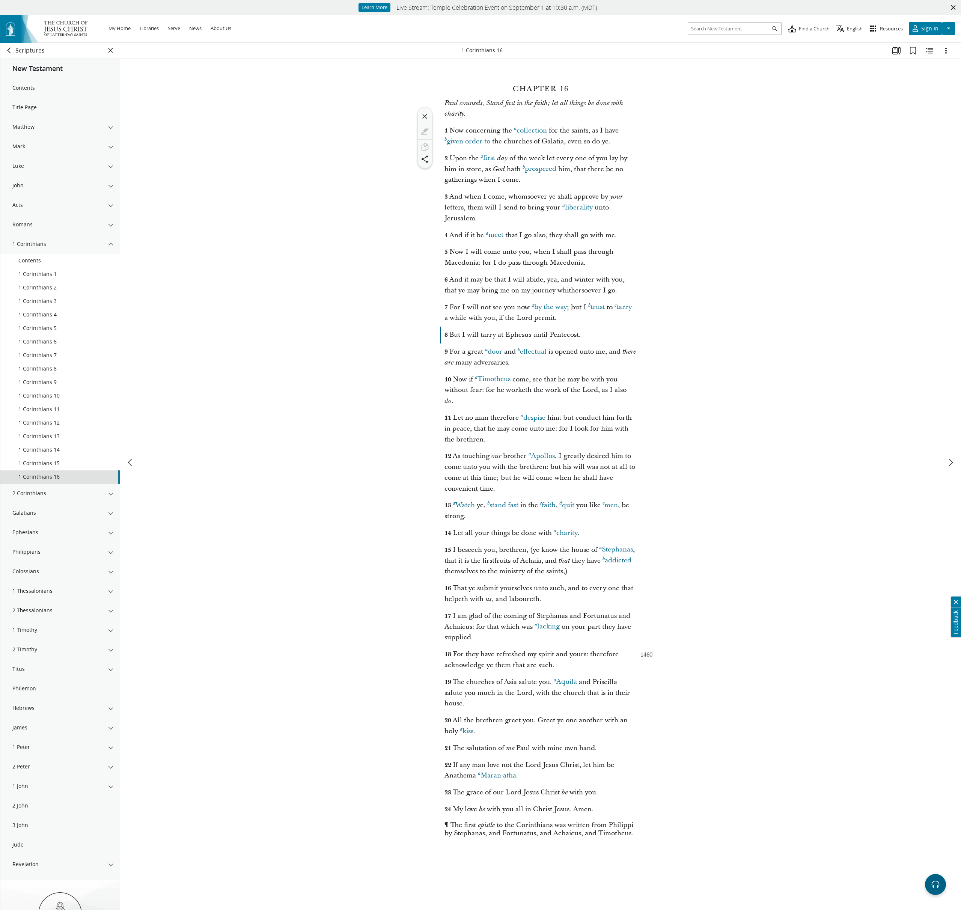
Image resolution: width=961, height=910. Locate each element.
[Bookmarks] (912, 50)
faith (549, 505)
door (495, 351)
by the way (550, 307)
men (611, 505)
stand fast (504, 505)
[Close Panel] (111, 50)
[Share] (425, 159)
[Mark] (425, 132)
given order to (468, 141)
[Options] (945, 50)
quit (568, 505)
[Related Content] (929, 50)
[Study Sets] (896, 50)
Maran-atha (498, 775)
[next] (950, 462)
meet (495, 235)
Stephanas (617, 549)
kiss (467, 731)
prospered (540, 169)
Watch (465, 505)
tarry (624, 307)
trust (597, 307)
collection (532, 130)
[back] (9, 50)
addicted (618, 560)
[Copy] (425, 147)
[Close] (425, 116)
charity (567, 533)
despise (534, 417)
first (489, 158)
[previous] (130, 462)
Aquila (566, 682)
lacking (548, 626)
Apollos (543, 456)
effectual (533, 351)
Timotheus (494, 379)
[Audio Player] (935, 884)
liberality (579, 207)
